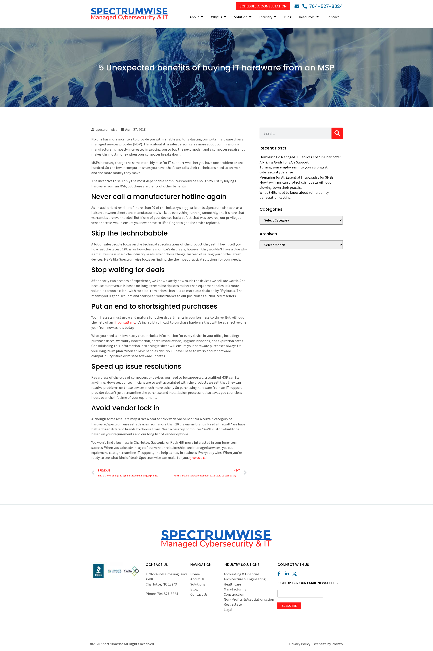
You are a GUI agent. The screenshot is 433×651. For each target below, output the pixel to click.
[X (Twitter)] (295, 574)
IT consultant (124, 322)
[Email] (298, 6)
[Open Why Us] (225, 17)
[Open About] (202, 17)
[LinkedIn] (288, 574)
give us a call (199, 457)
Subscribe (289, 606)
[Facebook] (280, 574)
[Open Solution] (250, 17)
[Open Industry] (275, 17)
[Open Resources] (317, 17)
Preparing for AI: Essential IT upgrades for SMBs (297, 177)
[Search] (337, 133)
